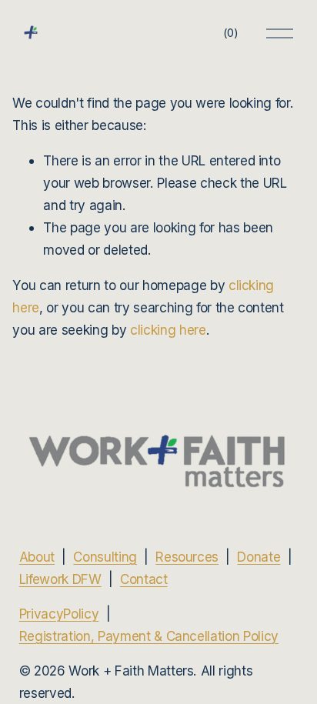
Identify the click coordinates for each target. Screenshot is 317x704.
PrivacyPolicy (59, 614)
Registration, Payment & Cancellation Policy (149, 636)
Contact (144, 579)
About (37, 557)
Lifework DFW (60, 579)
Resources (187, 557)
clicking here (168, 330)
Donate (258, 557)
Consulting (105, 557)
